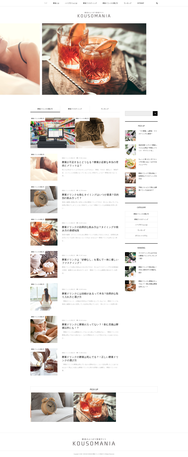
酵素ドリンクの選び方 (110, 3)
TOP (45, 3)
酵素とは (56, 3)
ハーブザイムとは (71, 3)
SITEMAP (140, 3)
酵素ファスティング (90, 3)
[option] (94, 59)
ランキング (127, 3)
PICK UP (94, 389)
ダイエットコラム (141, 235)
